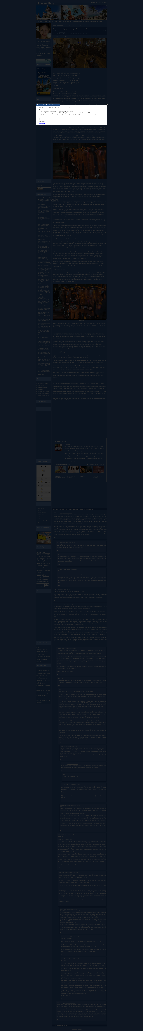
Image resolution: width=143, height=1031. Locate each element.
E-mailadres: (42, 117)
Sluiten (107, 105)
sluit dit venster (42, 123)
